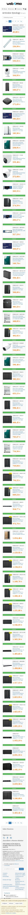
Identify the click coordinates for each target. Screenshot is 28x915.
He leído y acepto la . (11, 864)
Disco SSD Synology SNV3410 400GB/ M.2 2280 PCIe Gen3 (19, 231)
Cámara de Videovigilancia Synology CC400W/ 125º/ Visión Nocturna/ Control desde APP (19, 73)
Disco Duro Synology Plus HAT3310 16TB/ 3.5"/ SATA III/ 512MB (19, 433)
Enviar (21, 869)
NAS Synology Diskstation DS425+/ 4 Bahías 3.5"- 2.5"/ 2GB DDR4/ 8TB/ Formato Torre (18, 564)
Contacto (19, 9)
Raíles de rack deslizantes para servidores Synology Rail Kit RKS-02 (19, 43)
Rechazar (11, 903)
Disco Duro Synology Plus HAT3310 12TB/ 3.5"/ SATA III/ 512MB (19, 361)
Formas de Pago (7, 879)
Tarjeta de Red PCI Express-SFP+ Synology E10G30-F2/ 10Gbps (18, 216)
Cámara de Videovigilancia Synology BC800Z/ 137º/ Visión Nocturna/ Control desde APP (19, 347)
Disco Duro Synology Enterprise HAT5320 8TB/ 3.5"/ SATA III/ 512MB (19, 390)
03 (15, 21)
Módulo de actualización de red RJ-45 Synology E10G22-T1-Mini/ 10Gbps (18, 57)
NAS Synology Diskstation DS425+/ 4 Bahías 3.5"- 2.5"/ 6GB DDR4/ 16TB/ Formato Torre (18, 709)
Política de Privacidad (19, 860)
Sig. (21, 21)
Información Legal (20, 873)
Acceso (11, 9)
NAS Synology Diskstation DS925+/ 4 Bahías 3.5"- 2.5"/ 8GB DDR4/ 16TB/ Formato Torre (18, 723)
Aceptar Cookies (18, 903)
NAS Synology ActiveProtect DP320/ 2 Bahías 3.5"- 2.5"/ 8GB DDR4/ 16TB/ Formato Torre (18, 695)
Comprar (14, 36)
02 (12, 21)
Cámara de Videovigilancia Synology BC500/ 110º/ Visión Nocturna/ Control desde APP (19, 174)
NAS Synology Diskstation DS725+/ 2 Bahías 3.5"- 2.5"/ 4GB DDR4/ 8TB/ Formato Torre (18, 593)
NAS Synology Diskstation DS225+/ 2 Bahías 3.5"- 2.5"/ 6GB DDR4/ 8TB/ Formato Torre (18, 579)
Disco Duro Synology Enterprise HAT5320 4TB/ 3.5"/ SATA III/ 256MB (19, 317)
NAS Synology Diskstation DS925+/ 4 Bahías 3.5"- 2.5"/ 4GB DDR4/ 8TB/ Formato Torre (18, 608)
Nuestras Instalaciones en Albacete (19, 881)
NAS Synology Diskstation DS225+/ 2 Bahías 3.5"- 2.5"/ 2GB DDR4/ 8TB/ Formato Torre (18, 492)
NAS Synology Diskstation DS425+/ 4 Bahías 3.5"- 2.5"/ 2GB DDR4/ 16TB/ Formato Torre (18, 680)
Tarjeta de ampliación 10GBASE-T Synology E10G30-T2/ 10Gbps (18, 187)
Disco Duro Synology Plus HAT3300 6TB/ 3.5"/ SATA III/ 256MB (18, 259)
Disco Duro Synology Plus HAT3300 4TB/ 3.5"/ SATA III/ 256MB (18, 144)
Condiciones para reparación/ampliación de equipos (9, 886)
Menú (5, 9)
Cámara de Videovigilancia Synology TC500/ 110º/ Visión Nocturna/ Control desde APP (19, 159)
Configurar (4, 903)
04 (18, 21)
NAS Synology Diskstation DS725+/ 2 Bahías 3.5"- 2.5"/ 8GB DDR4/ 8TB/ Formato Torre (18, 637)
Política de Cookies (11, 913)
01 (10, 21)
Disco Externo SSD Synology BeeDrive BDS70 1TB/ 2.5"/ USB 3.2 (19, 100)
